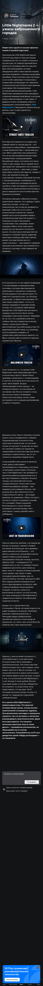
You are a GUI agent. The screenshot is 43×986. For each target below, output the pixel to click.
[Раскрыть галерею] (21, 266)
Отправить (31, 782)
